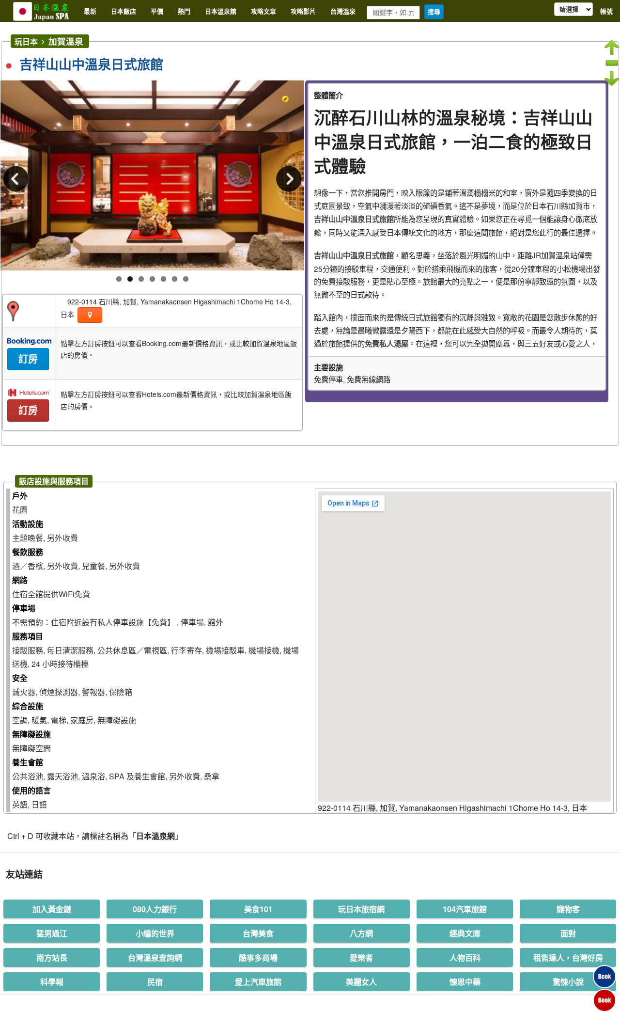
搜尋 (434, 12)
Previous (17, 180)
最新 (90, 11)
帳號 (606, 11)
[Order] (604, 969)
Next (287, 180)
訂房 (28, 359)
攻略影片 (303, 11)
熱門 (184, 11)
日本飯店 (123, 11)
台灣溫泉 (343, 11)
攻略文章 (263, 11)
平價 (157, 11)
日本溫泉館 (220, 11)
